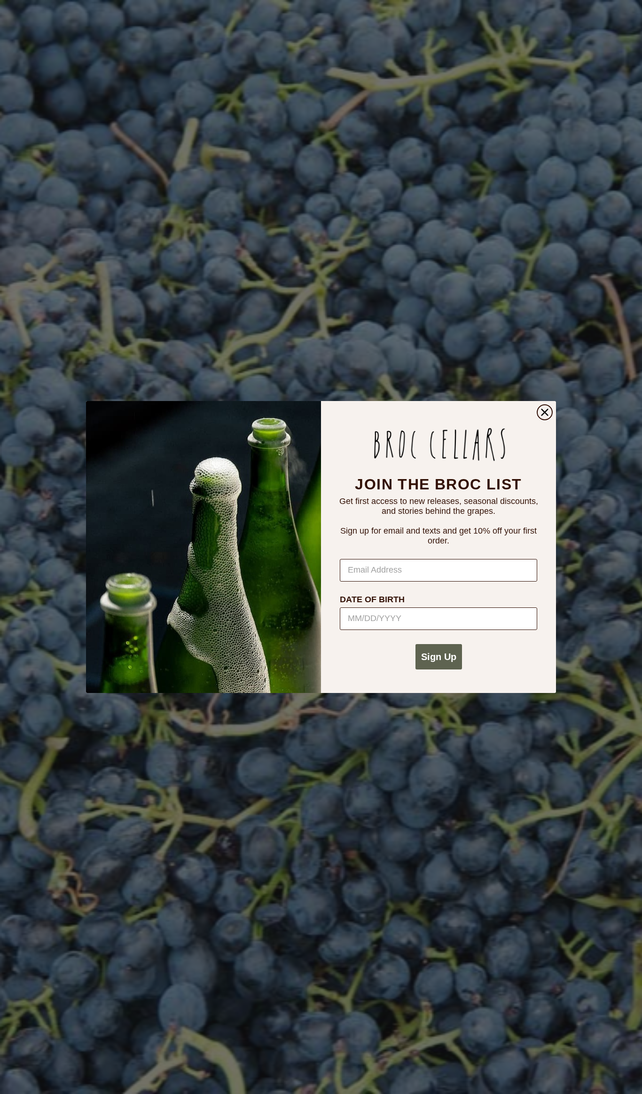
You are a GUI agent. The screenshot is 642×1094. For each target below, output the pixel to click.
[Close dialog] (544, 412)
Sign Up (438, 657)
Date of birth (372, 599)
